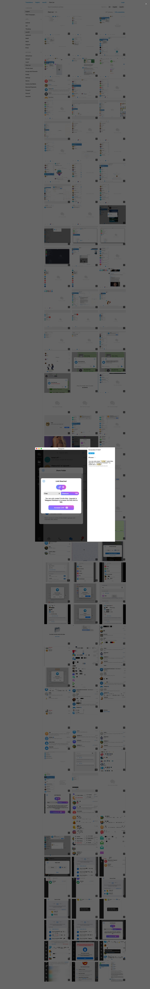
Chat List (91, 453)
